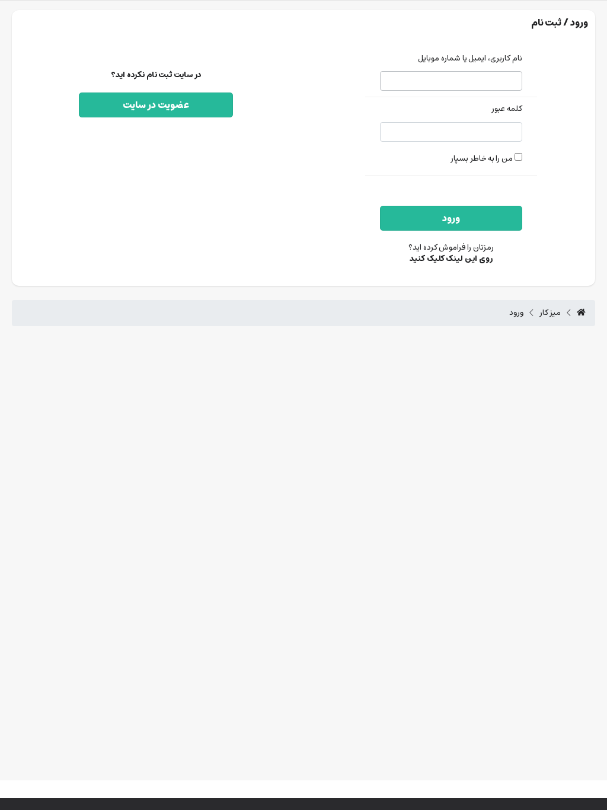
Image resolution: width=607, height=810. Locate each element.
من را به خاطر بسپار (483, 158)
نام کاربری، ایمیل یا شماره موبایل (470, 59)
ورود (451, 218)
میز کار (550, 313)
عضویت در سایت (156, 105)
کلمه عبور (506, 109)
